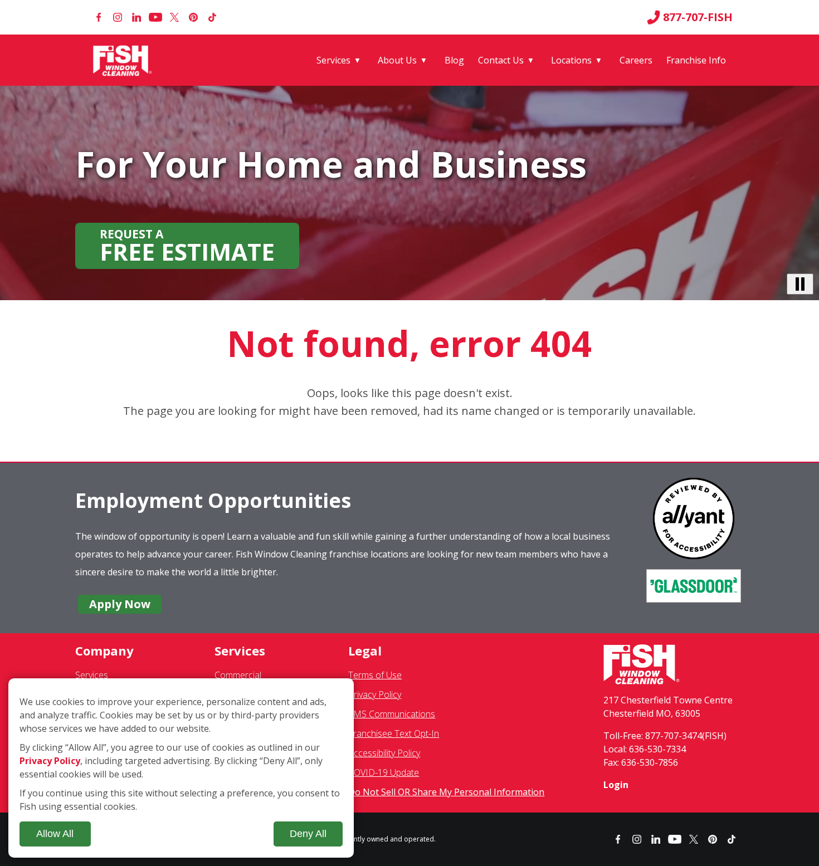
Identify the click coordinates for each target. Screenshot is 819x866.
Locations (571, 60)
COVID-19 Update (383, 772)
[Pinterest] (193, 17)
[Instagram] (117, 17)
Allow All (55, 833)
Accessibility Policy (384, 753)
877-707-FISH (698, 17)
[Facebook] (98, 17)
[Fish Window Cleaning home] (124, 60)
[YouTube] (155, 17)
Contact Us (501, 60)
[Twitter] (174, 17)
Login (615, 785)
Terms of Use (375, 675)
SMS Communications (391, 714)
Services (333, 60)
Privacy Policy (374, 694)
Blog (454, 60)
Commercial (237, 675)
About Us (397, 60)
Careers (636, 60)
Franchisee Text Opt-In (393, 733)
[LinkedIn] (136, 17)
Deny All (308, 833)
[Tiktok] (212, 17)
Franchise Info (696, 60)
